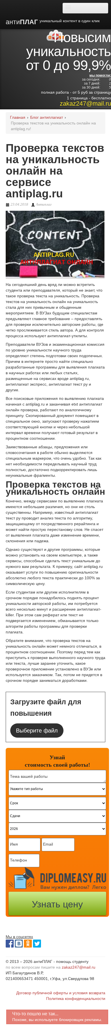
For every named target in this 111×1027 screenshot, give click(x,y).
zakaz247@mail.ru (85, 103)
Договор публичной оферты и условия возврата (60, 993)
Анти (53, 22)
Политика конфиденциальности (75, 998)
